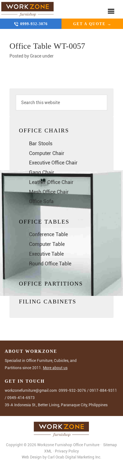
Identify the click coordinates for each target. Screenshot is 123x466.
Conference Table (48, 234)
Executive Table (46, 254)
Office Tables (44, 222)
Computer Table (47, 244)
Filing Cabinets (47, 301)
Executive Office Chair (53, 163)
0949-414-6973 (21, 398)
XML (48, 451)
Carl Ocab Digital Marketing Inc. (74, 457)
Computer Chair (46, 153)
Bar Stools (40, 144)
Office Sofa (41, 201)
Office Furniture (86, 445)
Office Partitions (51, 283)
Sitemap (109, 445)
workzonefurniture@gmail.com (31, 390)
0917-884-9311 (103, 390)
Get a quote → (92, 24)
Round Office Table (50, 264)
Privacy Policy (67, 451)
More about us (55, 368)
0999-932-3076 (34, 24)
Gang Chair (41, 172)
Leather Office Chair (51, 182)
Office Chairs (44, 130)
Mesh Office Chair (49, 192)
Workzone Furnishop (27, 9)
